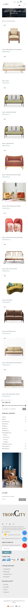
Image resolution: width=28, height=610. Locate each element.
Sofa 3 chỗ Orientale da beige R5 (12, 362)
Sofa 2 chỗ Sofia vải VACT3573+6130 (12, 237)
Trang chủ (12, 8)
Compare (22, 499)
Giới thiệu (5, 584)
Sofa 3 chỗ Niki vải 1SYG (9, 331)
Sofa (17, 8)
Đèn (3, 419)
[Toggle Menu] (25, 4)
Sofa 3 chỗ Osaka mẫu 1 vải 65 (10, 394)
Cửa (3, 417)
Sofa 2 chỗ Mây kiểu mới (9, 112)
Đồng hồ (4, 423)
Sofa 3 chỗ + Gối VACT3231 (9, 268)
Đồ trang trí (5, 421)
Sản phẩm (6, 587)
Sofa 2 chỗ (5, 80)
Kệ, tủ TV (5, 437)
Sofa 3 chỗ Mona (7, 300)
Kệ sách (4, 428)
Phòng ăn (4, 430)
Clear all (4, 499)
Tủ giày (5, 442)
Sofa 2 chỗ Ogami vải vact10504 (11, 206)
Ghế (4, 435)
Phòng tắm (5, 448)
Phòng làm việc (6, 444)
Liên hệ (5, 589)
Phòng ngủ (5, 446)
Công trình (6, 592)
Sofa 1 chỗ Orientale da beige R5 (12, 49)
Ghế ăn (4, 426)
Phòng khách (5, 432)
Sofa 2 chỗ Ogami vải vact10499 (11, 174)
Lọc (24, 409)
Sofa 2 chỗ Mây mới (7, 143)
